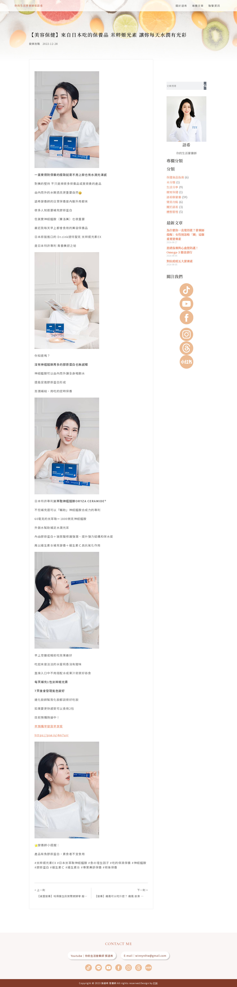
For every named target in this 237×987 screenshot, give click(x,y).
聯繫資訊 (214, 6)
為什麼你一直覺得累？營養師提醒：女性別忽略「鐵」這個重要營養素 (185, 234)
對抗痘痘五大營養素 (180, 261)
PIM (155, 983)
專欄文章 (198, 6)
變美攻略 (34, 44)
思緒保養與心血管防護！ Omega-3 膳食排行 (182, 250)
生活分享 (172, 187)
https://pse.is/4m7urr (52, 735)
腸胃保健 (172, 192)
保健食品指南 (175, 177)
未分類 (171, 182)
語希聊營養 (174, 197)
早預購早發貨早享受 (49, 726)
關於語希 (181, 6)
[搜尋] (205, 86)
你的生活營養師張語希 (29, 5)
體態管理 (172, 212)
